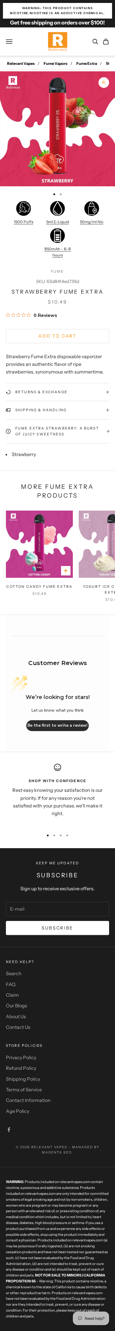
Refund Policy (21, 1068)
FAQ (11, 984)
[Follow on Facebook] (9, 1130)
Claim (12, 995)
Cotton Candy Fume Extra (39, 586)
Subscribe (57, 928)
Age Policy (17, 1111)
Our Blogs (16, 1005)
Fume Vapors (56, 63)
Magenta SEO (57, 1152)
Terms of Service (24, 1090)
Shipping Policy (23, 1079)
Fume (57, 271)
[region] (57, 794)
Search (14, 973)
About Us (16, 1016)
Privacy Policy (21, 1057)
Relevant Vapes (21, 63)
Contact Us (18, 1027)
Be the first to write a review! (57, 725)
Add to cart (57, 336)
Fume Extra (86, 63)
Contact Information (28, 1100)
